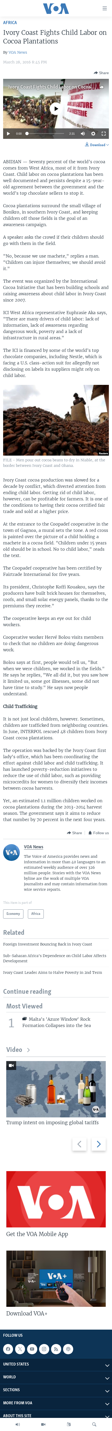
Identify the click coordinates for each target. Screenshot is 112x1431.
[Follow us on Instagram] (44, 1349)
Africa (10, 23)
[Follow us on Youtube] (32, 1349)
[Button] (101, 73)
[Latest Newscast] (18, 1424)
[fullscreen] (103, 133)
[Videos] (43, 1424)
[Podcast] (68, 1349)
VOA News (18, 52)
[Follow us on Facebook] (8, 1349)
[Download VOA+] (56, 1278)
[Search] (94, 1424)
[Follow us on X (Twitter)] (20, 1349)
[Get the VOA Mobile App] (56, 1199)
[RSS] (56, 1349)
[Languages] (69, 1424)
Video (14, 1050)
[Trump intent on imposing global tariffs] (56, 1089)
